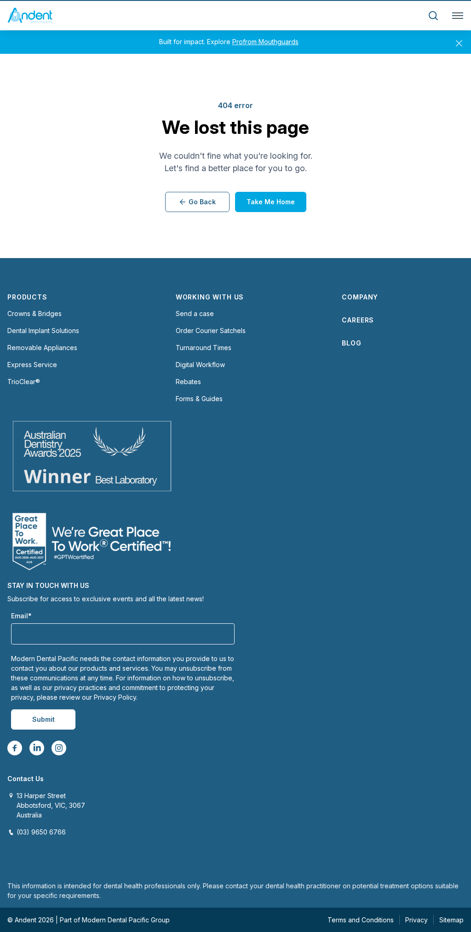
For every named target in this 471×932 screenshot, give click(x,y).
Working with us (210, 297)
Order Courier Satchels (211, 330)
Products (27, 297)
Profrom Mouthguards (265, 42)
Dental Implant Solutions (43, 330)
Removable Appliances (42, 347)
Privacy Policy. (116, 697)
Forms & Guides (199, 399)
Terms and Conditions (360, 920)
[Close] (459, 41)
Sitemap (451, 920)
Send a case (195, 313)
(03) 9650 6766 (41, 832)
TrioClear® (23, 381)
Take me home (271, 202)
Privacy (416, 920)
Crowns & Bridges (34, 313)
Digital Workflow (200, 364)
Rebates (188, 381)
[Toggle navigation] (456, 15)
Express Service (32, 364)
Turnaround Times (203, 347)
